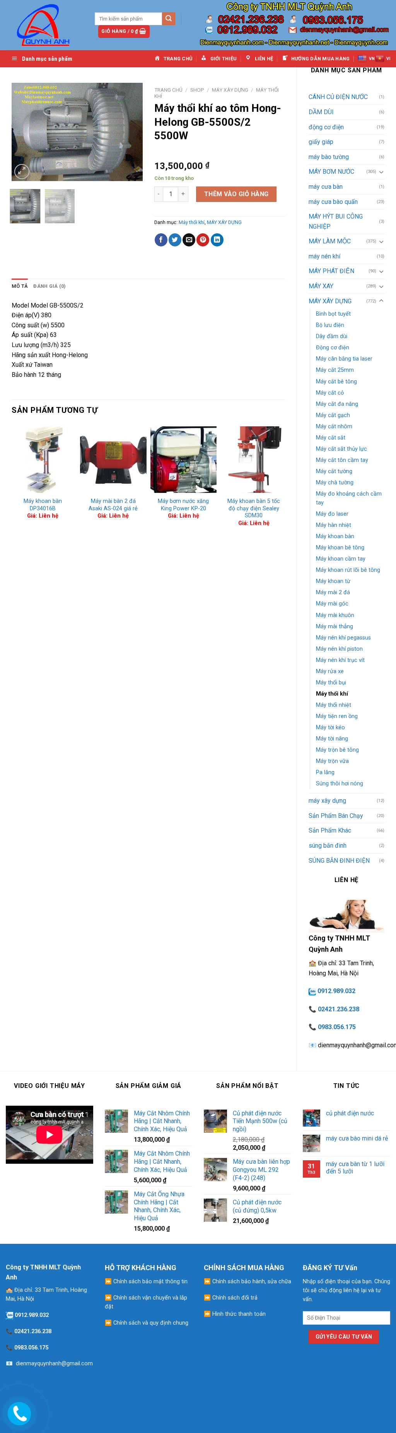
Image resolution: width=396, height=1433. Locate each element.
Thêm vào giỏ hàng (236, 194)
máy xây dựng (327, 800)
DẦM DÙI (321, 112)
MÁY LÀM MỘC (330, 241)
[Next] (130, 132)
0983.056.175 (337, 1027)
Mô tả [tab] (20, 286)
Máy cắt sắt (330, 437)
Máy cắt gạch (333, 415)
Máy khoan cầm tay (340, 559)
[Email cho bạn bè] (189, 239)
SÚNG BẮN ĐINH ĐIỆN (339, 860)
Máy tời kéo (330, 727)
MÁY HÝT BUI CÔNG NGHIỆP (336, 221)
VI (388, 58)
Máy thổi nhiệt (333, 705)
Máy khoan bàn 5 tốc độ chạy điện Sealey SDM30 (253, 508)
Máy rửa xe (330, 671)
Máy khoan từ (333, 581)
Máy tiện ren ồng (337, 716)
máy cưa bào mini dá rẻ (357, 1138)
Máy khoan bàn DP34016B (43, 505)
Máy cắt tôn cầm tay (342, 460)
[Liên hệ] (18, 1412)
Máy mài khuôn (335, 615)
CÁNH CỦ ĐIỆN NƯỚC (338, 97)
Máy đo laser (332, 514)
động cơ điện (326, 127)
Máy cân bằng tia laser (344, 359)
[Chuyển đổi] (381, 171)
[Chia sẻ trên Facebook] (161, 239)
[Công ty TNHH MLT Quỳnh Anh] (44, 25)
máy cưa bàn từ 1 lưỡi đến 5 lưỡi (355, 1167)
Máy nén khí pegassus (343, 637)
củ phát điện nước (350, 1113)
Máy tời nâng (332, 738)
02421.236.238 (338, 1009)
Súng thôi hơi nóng (339, 783)
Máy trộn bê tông (337, 750)
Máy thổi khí (332, 694)
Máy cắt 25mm (335, 370)
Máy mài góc (332, 603)
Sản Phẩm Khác (330, 830)
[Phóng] (21, 171)
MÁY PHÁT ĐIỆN (331, 271)
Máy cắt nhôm (334, 426)
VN (372, 58)
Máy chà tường (334, 482)
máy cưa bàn (326, 186)
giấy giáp (321, 141)
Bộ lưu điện (330, 325)
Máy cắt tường (334, 471)
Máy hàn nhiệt (333, 525)
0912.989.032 (336, 991)
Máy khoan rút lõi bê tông (348, 570)
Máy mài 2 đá (333, 592)
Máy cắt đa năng (337, 404)
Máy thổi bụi (331, 682)
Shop (197, 90)
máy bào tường (329, 157)
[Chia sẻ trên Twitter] (175, 239)
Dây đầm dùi (331, 336)
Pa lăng (325, 772)
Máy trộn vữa (332, 761)
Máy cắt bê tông (336, 381)
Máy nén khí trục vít (340, 660)
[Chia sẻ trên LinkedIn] (217, 239)
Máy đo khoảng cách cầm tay (349, 498)
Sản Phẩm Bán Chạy (336, 815)
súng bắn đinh (327, 845)
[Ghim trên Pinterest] (202, 239)
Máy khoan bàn (335, 536)
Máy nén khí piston (339, 649)
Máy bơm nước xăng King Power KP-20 (183, 505)
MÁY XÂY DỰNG (330, 301)
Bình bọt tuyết (333, 314)
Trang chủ (168, 90)
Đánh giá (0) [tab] (49, 286)
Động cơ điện (332, 347)
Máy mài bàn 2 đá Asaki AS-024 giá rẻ (113, 505)
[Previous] (24, 132)
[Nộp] (168, 19)
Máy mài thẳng (334, 626)
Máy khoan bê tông (340, 547)
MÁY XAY (321, 286)
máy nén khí (324, 256)
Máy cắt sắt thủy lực (341, 449)
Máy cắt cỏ (330, 393)
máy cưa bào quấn (333, 201)
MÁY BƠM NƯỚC (331, 171)
